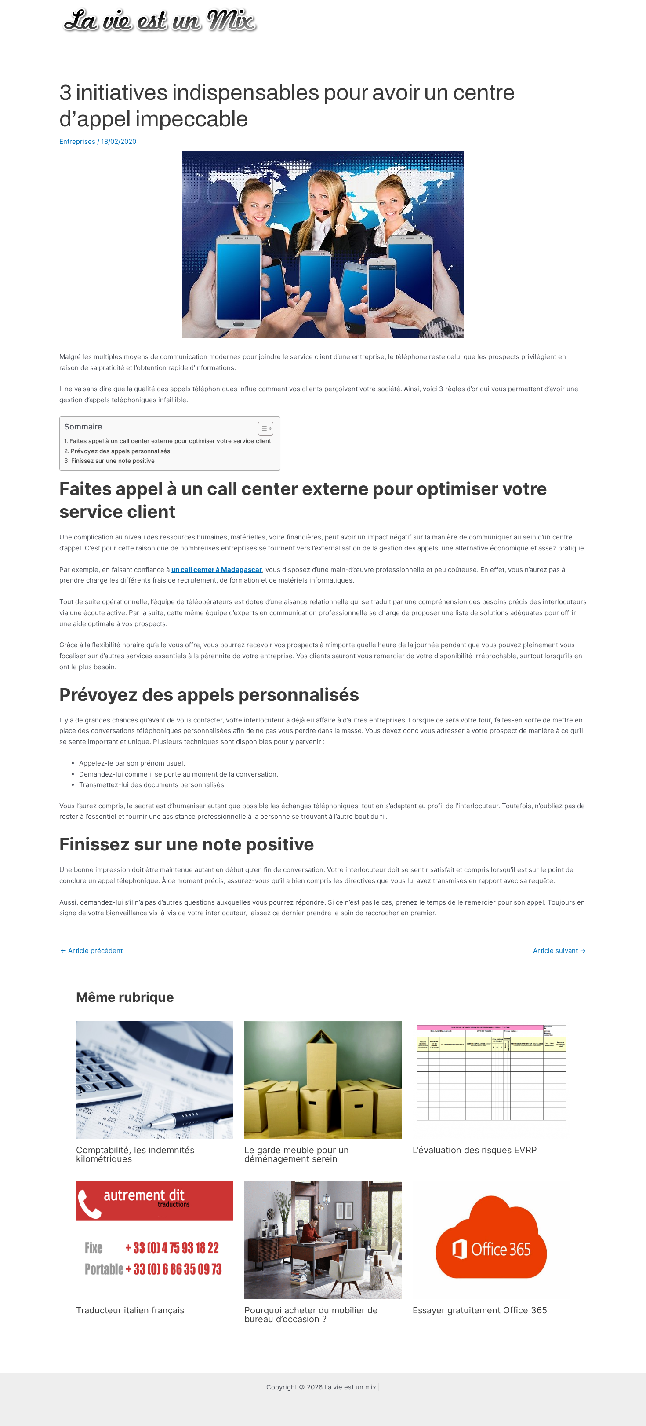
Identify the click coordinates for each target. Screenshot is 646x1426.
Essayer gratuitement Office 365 (480, 1310)
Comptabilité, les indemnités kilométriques (135, 1154)
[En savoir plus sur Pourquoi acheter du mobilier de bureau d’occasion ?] (323, 1239)
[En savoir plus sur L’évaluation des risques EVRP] (491, 1079)
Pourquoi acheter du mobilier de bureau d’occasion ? (311, 1314)
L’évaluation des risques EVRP (475, 1150)
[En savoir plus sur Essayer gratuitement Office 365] (491, 1239)
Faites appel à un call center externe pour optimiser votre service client (170, 440)
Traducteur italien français (130, 1310)
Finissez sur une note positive (113, 460)
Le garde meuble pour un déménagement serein (296, 1154)
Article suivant (559, 950)
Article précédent (91, 950)
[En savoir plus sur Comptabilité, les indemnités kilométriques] (154, 1079)
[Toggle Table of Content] (261, 428)
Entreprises (77, 141)
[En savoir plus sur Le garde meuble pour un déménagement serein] (323, 1079)
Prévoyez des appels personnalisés (120, 451)
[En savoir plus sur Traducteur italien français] (154, 1239)
